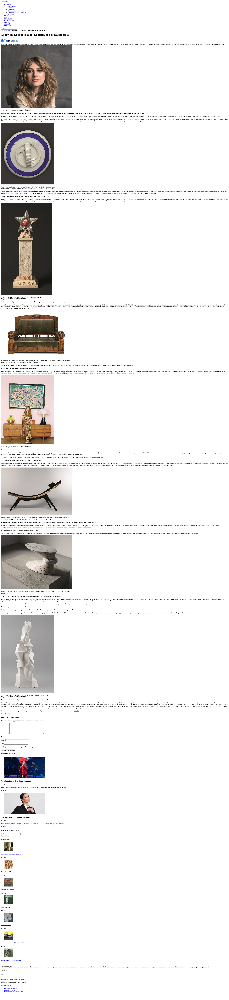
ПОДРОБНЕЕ (5, 790)
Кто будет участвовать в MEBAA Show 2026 (12, 942)
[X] (9, 41)
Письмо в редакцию (10, 988)
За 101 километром (6, 925)
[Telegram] (17, 41)
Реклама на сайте (9, 990)
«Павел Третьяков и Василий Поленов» (11, 960)
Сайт (2, 743)
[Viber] (12, 41)
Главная (3, 30)
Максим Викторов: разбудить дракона (11, 854)
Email (3, 740)
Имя (2, 737)
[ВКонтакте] (2, 41)
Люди (8, 30)
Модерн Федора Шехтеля (7, 871)
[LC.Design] (5, 971)
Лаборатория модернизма (7, 889)
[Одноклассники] (4, 41)
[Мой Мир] (7, 41)
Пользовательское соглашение (13, 991)
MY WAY (76, 711)
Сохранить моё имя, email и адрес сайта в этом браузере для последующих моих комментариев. (32, 747)
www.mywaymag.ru (49, 967)
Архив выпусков (6, 985)
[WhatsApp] (14, 41)
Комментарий (5, 734)
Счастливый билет (5, 907)
